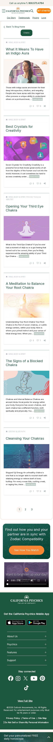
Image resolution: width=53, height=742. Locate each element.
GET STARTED (44, 10)
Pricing (36, 17)
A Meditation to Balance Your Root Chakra (25, 286)
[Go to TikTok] (27, 688)
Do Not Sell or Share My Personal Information (27, 722)
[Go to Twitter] (25, 678)
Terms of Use (28, 718)
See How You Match (26, 550)
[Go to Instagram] (18, 678)
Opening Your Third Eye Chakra (24, 208)
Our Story (11, 17)
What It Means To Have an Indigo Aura (24, 51)
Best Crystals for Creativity (19, 129)
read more (37, 99)
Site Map (42, 718)
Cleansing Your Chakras (25, 438)
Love (43, 17)
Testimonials (24, 17)
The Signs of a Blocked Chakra (24, 363)
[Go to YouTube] (34, 678)
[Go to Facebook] (11, 678)
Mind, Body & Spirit (17, 42)
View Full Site (25, 701)
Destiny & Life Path (17, 431)
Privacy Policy (13, 718)
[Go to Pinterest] (42, 678)
